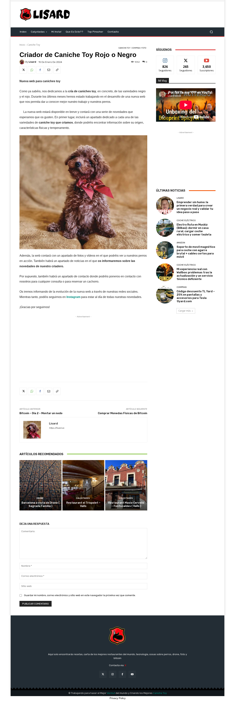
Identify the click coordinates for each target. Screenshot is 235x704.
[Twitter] (23, 70)
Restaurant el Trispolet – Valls (83, 504)
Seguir (165, 58)
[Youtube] (132, 674)
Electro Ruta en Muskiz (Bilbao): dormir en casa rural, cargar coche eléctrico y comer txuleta (194, 229)
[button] (211, 32)
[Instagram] (112, 674)
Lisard (180, 198)
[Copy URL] (57, 70)
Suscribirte (207, 58)
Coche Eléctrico (186, 220)
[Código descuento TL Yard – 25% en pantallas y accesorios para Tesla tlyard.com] (165, 294)
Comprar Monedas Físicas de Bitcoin (122, 413)
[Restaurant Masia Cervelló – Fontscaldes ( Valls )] (126, 485)
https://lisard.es (56, 428)
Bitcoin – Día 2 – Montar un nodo (40, 413)
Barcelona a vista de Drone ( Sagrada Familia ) (40, 504)
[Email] (48, 70)
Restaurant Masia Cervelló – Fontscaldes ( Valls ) (126, 504)
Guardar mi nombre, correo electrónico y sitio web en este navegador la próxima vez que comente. (80, 595)
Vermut (111, 693)
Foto (143, 48)
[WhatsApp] (31, 70)
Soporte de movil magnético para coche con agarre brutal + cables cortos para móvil (196, 251)
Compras (135, 48)
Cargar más (184, 310)
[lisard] (22, 62)
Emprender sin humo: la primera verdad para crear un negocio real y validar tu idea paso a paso (195, 207)
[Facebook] (40, 70)
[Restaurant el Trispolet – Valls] (83, 485)
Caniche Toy (33, 44)
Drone (40, 498)
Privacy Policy (118, 698)
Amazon (181, 243)
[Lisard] (45, 14)
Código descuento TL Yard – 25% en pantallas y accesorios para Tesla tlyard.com (196, 296)
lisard (32, 62)
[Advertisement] (148, 14)
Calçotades (83, 498)
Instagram (73, 297)
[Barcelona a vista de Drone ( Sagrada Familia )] (40, 485)
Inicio (22, 44)
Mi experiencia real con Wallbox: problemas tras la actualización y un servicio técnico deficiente (195, 274)
